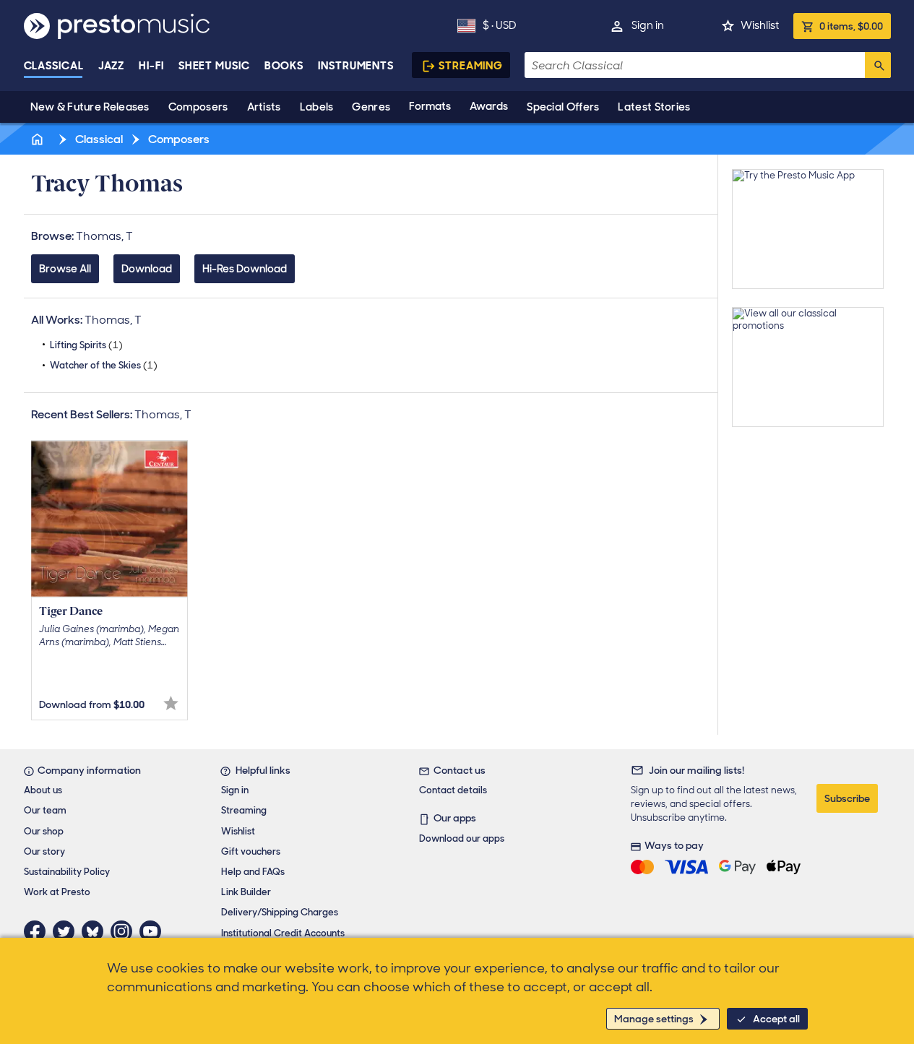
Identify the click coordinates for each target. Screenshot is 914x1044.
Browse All (65, 269)
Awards (489, 106)
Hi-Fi (151, 66)
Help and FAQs (253, 872)
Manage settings (654, 1018)
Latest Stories (654, 107)
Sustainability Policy (67, 872)
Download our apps (461, 838)
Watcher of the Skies (104, 365)
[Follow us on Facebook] (38, 931)
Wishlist (760, 25)
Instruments (356, 66)
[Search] (878, 65)
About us (43, 790)
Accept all (776, 1018)
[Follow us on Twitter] (67, 931)
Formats (430, 106)
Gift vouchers (250, 851)
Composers (198, 107)
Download (146, 269)
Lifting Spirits (86, 345)
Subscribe (847, 798)
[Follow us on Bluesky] (96, 931)
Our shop (44, 831)
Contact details (453, 790)
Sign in (647, 25)
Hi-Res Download (244, 269)
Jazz (111, 66)
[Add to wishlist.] (171, 703)
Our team (45, 810)
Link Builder (246, 892)
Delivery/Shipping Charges (279, 912)
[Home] (39, 139)
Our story (44, 851)
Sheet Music (214, 66)
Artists (264, 107)
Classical (54, 66)
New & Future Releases (90, 107)
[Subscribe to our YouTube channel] (153, 931)
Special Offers (563, 107)
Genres (371, 107)
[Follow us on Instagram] (125, 931)
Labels (317, 107)
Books (284, 66)
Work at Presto (57, 892)
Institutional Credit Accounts (283, 933)
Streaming (471, 66)
